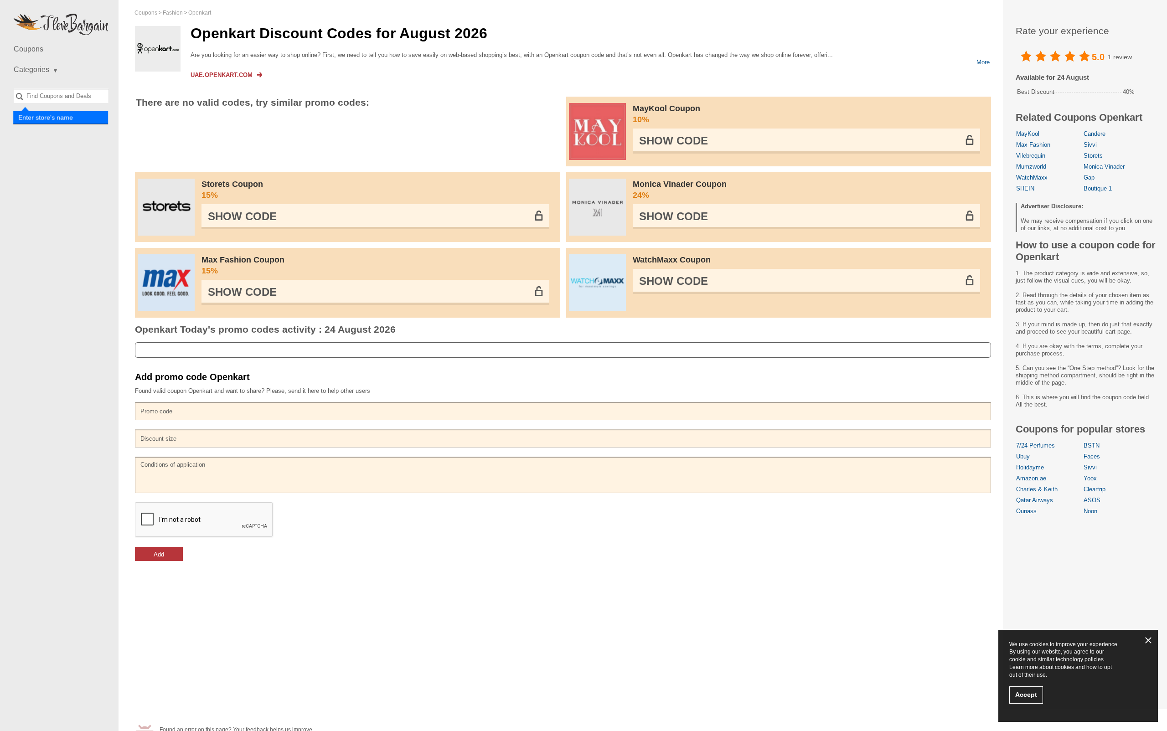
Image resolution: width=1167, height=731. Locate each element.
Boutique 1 (1098, 188)
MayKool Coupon (666, 114)
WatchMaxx (1032, 177)
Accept (1026, 694)
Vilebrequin (1030, 155)
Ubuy (1023, 456)
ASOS (1092, 500)
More (983, 62)
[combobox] (61, 96)
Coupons (28, 49)
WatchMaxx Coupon (672, 259)
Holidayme (1030, 467)
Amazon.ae (1031, 478)
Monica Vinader (1104, 166)
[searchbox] (61, 96)
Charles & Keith (1037, 489)
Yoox (1090, 478)
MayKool (1027, 133)
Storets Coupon (232, 190)
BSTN (1092, 445)
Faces (1092, 456)
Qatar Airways (1034, 500)
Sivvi (1090, 144)
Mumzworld (1031, 166)
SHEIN (1025, 188)
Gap (1089, 177)
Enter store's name (45, 117)
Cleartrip (1094, 489)
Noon (1090, 511)
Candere (1094, 133)
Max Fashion (1033, 144)
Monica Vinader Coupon (680, 190)
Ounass (1026, 511)
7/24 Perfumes (1035, 445)
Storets (1093, 155)
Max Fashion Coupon (242, 265)
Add (159, 554)
